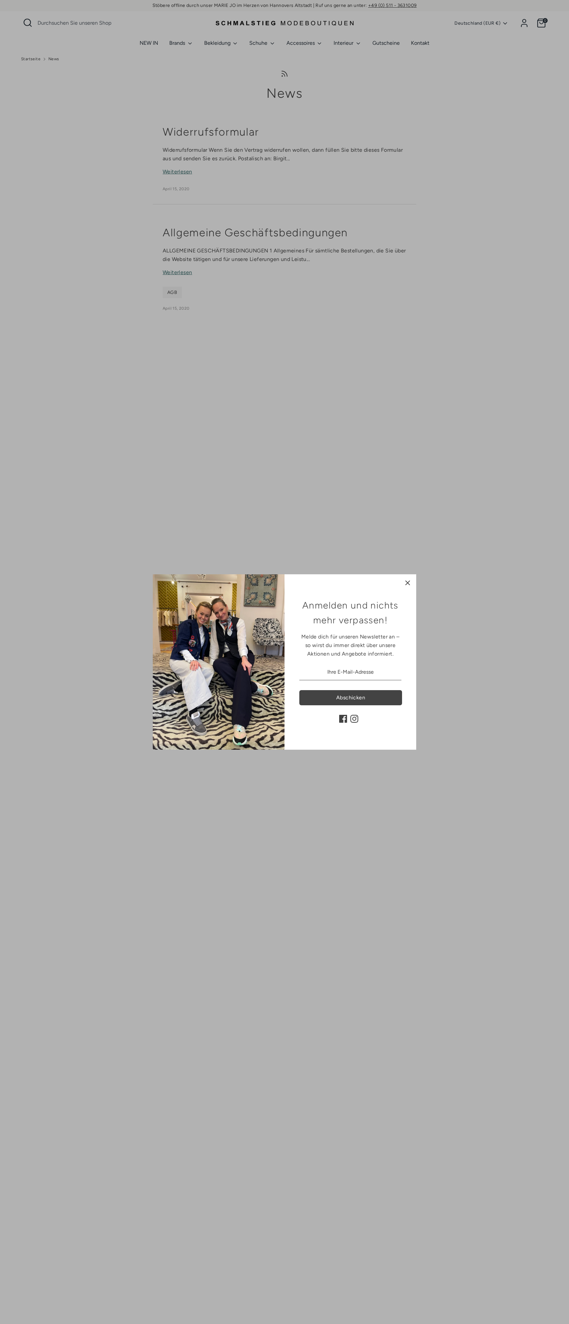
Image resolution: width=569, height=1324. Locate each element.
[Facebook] (343, 719)
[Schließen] (407, 583)
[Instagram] (354, 719)
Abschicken (350, 697)
